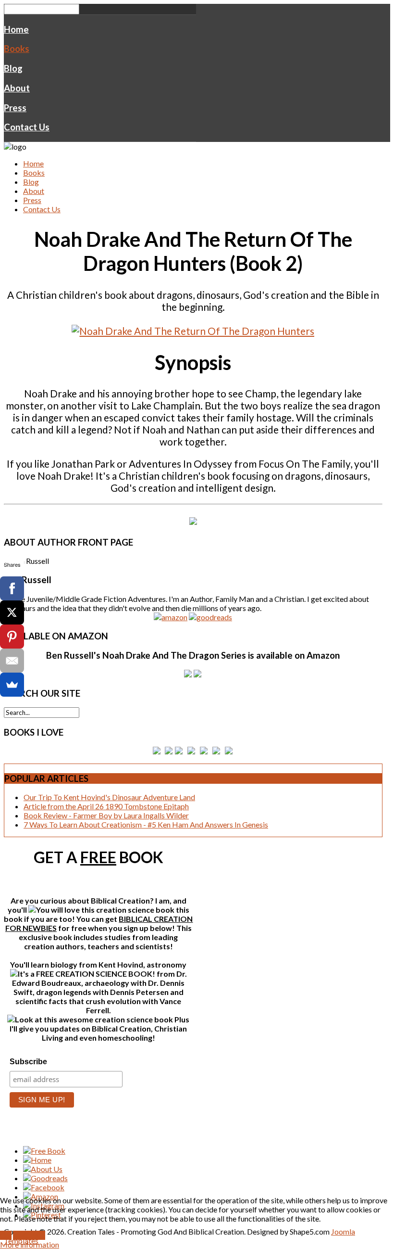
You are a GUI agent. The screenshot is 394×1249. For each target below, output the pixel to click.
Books (16, 48)
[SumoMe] (12, 685)
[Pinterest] (12, 636)
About (17, 88)
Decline (29, 1235)
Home (16, 29)
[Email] (12, 661)
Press (15, 107)
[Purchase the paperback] (193, 521)
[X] (12, 612)
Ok (6, 1235)
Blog (13, 68)
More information (29, 1244)
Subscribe (28, 1062)
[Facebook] (12, 588)
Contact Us (26, 127)
